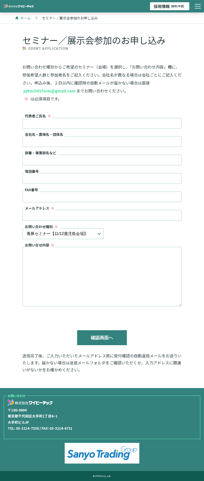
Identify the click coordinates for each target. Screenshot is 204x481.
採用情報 (170, 6)
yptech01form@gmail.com (49, 91)
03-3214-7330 (27, 428)
